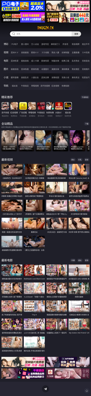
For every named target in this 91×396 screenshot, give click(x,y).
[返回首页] (87, 391)
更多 (86, 159)
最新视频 (7, 159)
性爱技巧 (86, 77)
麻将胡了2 (55, 44)
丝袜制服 (65, 52)
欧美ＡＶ (35, 52)
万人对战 (35, 44)
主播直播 (75, 52)
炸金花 (65, 44)
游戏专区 (45, 44)
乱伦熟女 (75, 60)
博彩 (6, 44)
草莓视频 (35, 85)
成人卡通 (35, 60)
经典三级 (65, 60)
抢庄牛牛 (86, 44)
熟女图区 (75, 69)
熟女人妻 (55, 52)
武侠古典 (45, 77)
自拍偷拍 (25, 52)
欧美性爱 (45, 60)
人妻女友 (35, 77)
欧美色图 (35, 69)
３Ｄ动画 (45, 52)
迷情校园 (55, 77)
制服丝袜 (55, 60)
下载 (86, 124)
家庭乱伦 (25, 77)
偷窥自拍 (14, 69)
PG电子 (14, 44)
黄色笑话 (75, 77)
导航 (6, 85)
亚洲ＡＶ (14, 52)
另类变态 (86, 60)
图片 (6, 69)
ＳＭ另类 (86, 52)
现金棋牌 (75, 44)
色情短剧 (65, 85)
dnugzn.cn (45, 27)
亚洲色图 (25, 69)
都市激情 (14, 77)
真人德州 (25, 44)
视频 (6, 52)
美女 (73, 159)
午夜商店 (25, 85)
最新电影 (7, 260)
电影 (6, 60)
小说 (6, 77)
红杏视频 (55, 85)
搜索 (76, 34)
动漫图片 (45, 69)
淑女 (80, 260)
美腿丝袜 (55, 69)
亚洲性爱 (14, 60)
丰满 (73, 260)
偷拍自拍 (25, 60)
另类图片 (86, 69)
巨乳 (80, 159)
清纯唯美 (65, 69)
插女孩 (15, 85)
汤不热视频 (45, 85)
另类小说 (65, 77)
